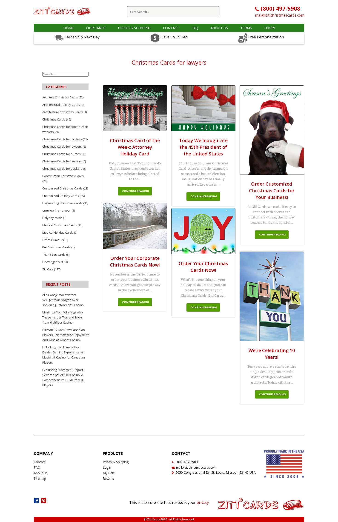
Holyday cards (52, 218)
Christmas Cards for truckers (62, 168)
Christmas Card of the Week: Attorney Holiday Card (135, 147)
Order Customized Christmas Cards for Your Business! (272, 190)
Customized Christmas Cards (62, 188)
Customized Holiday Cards (60, 196)
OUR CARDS (96, 28)
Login (269, 28)
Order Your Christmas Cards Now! (203, 266)
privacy (203, 502)
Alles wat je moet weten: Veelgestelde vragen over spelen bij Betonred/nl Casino (63, 300)
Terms (246, 28)
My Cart (109, 473)
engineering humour (56, 210)
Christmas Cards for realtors (62, 161)
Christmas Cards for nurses (61, 154)
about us (219, 28)
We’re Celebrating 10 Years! (272, 353)
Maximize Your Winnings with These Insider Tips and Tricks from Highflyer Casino (62, 317)
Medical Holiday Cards (57, 232)
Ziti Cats (47, 269)
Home (68, 28)
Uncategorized (52, 262)
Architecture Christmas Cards (62, 112)
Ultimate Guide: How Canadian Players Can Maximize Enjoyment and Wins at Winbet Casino (65, 335)
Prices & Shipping (134, 28)
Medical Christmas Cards (59, 225)
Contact (171, 28)
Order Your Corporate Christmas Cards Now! (135, 261)
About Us (41, 473)
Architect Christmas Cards (60, 97)
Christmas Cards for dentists (62, 139)
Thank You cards (54, 254)
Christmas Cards (53, 119)
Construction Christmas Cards (63, 176)
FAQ (37, 467)
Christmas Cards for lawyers (62, 146)
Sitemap (40, 478)
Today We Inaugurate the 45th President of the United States (203, 147)
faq (195, 28)
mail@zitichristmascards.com (279, 15)
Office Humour (52, 240)
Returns (108, 478)
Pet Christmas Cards (56, 247)
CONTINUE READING (135, 190)
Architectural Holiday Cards (61, 105)
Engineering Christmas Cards (62, 203)
